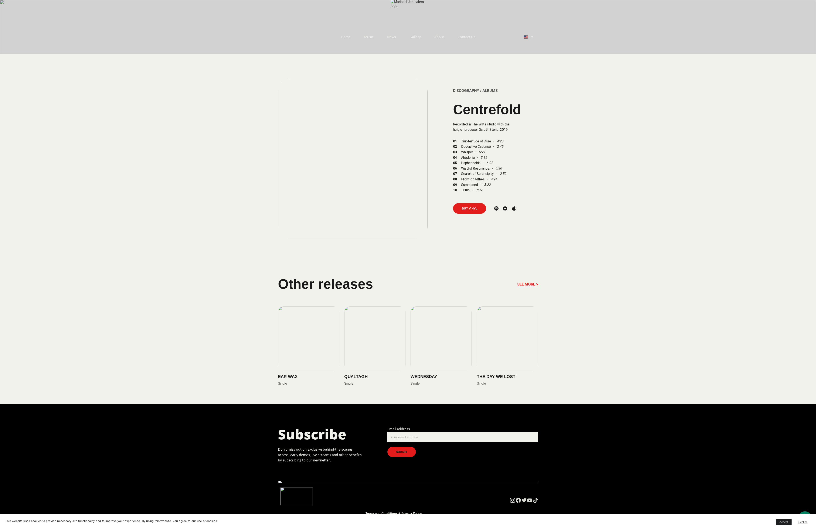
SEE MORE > (527, 284)
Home (346, 37)
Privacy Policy (411, 513)
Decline (803, 522)
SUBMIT (401, 452)
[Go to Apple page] (514, 208)
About (439, 37)
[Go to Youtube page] (529, 500)
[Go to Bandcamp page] (505, 208)
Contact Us (466, 37)
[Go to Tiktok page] (535, 500)
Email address (398, 429)
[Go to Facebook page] (518, 500)
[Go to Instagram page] (512, 500)
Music (369, 37)
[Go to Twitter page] (524, 500)
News (391, 37)
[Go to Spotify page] (496, 208)
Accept (783, 522)
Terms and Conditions (382, 513)
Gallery (415, 37)
